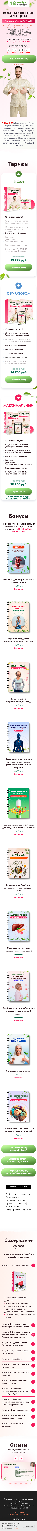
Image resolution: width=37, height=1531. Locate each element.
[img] (19, 59)
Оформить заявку (18, 267)
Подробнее (15, 1529)
